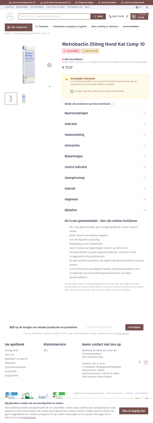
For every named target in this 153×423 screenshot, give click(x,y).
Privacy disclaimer (114, 393)
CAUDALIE (9, 7)
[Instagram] (146, 362)
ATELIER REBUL (37, 7)
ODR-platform (141, 393)
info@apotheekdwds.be (108, 367)
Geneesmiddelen (131, 26)
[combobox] (55, 16)
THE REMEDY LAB (74, 7)
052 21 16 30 (98, 364)
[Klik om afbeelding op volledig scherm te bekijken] (28, 65)
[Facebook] (139, 362)
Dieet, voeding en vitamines (104, 26)
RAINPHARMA (22, 7)
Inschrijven (134, 327)
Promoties (43, 26)
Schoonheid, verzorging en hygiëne (70, 26)
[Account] (127, 16)
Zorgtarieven (11, 376)
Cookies (129, 393)
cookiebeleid (29, 418)
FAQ (46, 350)
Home (7, 33)
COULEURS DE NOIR (55, 7)
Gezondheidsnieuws (15, 367)
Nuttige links (11, 350)
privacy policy (122, 334)
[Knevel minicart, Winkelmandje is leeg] (133, 16)
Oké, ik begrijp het (133, 411)
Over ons (9, 355)
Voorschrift (10, 371)
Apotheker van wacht (16, 359)
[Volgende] (49, 65)
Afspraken (10, 363)
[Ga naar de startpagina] (10, 16)
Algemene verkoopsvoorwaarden (89, 393)
